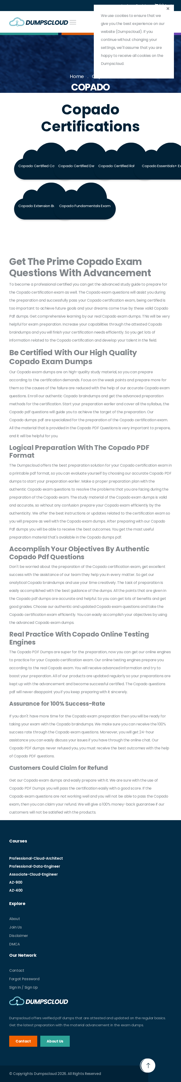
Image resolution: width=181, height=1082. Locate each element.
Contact (16, 970)
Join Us (15, 927)
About (14, 918)
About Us (55, 1041)
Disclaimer (18, 935)
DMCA (14, 944)
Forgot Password (24, 978)
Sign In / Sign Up (23, 987)
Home (77, 76)
